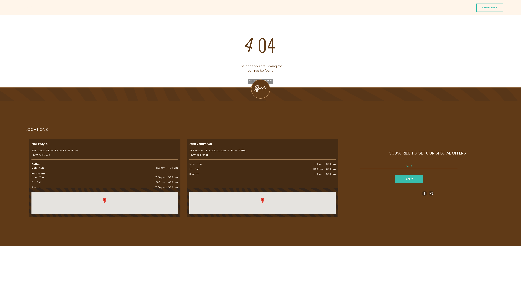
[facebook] (424, 194)
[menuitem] (222, 8)
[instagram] (431, 194)
